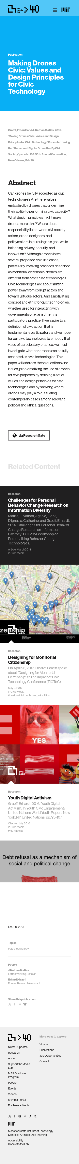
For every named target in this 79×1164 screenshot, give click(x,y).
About (11, 1058)
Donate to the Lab (18, 1144)
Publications (47, 1050)
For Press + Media (18, 1105)
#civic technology (28, 695)
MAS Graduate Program (17, 1075)
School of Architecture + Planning (27, 1135)
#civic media (15, 831)
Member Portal (17, 1100)
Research (13, 1052)
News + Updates (18, 1047)
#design (13, 695)
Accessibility (15, 1140)
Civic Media (17, 553)
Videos (12, 1094)
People (12, 1082)
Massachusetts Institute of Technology (30, 1131)
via (32, 435)
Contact (44, 1061)
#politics (44, 695)
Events (12, 1088)
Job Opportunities (50, 1055)
